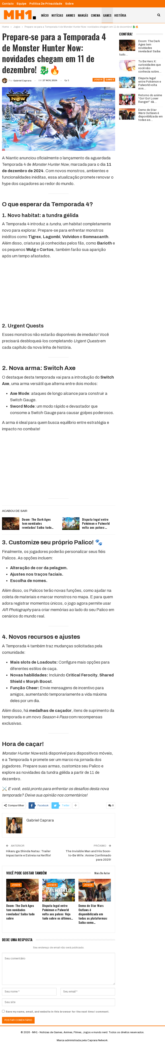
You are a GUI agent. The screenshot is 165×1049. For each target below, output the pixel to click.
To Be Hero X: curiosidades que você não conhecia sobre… (149, 66)
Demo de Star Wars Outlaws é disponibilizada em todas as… (150, 114)
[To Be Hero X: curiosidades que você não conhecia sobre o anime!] (127, 65)
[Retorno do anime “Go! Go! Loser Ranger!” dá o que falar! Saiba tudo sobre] (127, 99)
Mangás (83, 15)
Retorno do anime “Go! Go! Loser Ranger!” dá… (150, 99)
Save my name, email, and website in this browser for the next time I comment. (57, 1011)
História (120, 15)
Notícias (57, 15)
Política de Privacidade (45, 3)
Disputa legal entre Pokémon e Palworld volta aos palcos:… (96, 523)
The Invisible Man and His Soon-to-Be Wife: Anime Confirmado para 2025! (88, 855)
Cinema (95, 15)
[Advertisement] (58, 291)
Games (107, 15)
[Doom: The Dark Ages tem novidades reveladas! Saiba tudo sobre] (10, 523)
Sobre (69, 3)
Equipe (21, 3)
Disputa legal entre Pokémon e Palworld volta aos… (149, 83)
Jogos (98, 80)
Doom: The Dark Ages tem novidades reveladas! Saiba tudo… (38, 523)
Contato (8, 3)
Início (45, 15)
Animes (70, 15)
